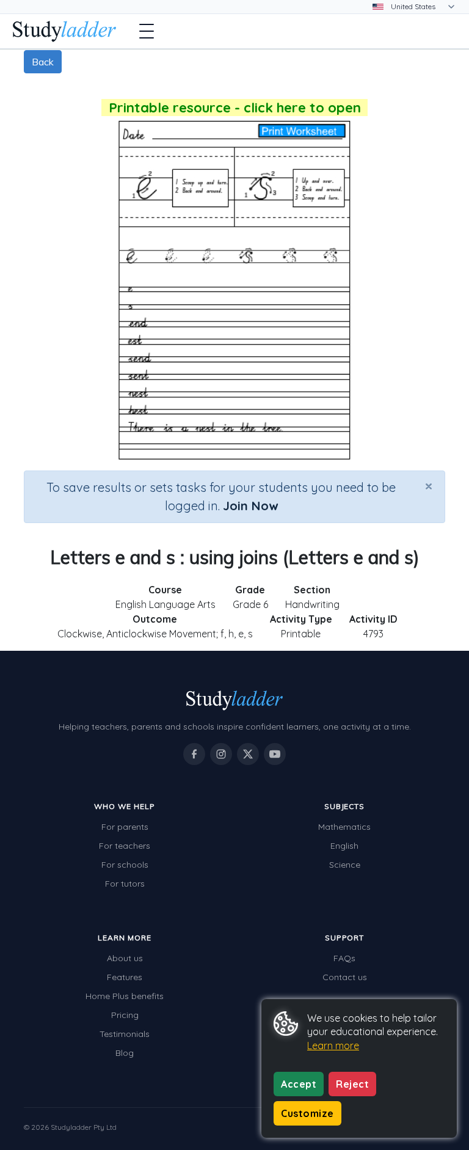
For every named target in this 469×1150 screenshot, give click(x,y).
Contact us (344, 977)
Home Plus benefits (124, 996)
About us (125, 958)
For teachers (124, 845)
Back (43, 62)
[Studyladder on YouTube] (275, 754)
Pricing (125, 1014)
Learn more (333, 1045)
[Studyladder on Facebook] (194, 754)
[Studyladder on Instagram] (221, 754)
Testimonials (125, 1033)
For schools (124, 864)
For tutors (125, 883)
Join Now (250, 505)
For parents (124, 826)
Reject (352, 1084)
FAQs (344, 958)
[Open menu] (146, 31)
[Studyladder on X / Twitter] (248, 754)
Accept (298, 1084)
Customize (307, 1113)
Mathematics (344, 826)
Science (344, 864)
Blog (124, 1052)
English (344, 845)
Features (124, 977)
